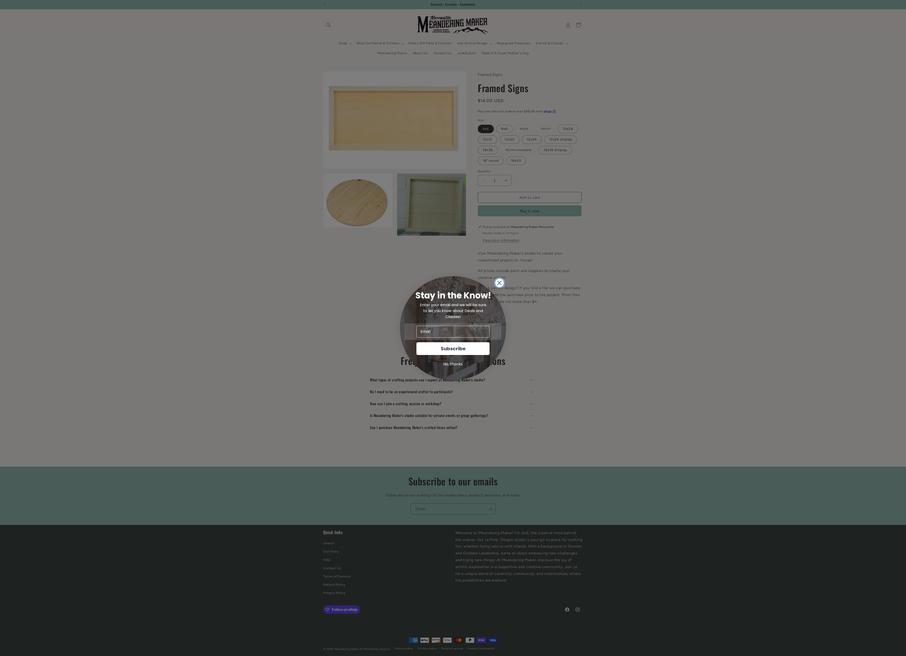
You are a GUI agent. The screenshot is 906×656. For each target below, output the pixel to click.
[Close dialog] (499, 283)
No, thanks (453, 364)
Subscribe (453, 348)
